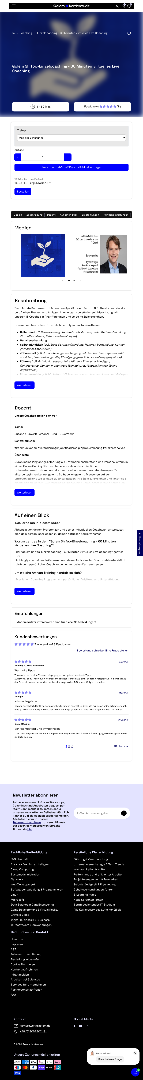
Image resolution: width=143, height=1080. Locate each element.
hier (29, 829)
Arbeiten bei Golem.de (25, 979)
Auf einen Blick (68, 214)
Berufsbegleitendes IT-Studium (94, 904)
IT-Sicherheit (19, 859)
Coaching (26, 33)
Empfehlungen (90, 214)
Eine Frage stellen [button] (117, 650)
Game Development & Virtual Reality (34, 909)
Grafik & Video (20, 915)
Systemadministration (25, 874)
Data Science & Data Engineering (32, 904)
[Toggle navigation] (14, 6)
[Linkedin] (87, 1026)
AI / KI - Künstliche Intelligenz (30, 864)
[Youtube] (80, 1026)
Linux (14, 894)
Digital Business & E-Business (30, 920)
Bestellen (71, 783)
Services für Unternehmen (28, 984)
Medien (17, 214)
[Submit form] (124, 813)
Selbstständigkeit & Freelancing (95, 884)
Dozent (51, 214)
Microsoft (17, 900)
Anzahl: (19, 150)
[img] (22, 661)
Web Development (23, 884)
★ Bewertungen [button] (140, 543)
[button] (100, 106)
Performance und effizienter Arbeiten (98, 874)
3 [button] (72, 746)
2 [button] (69, 746)
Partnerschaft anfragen (26, 989)
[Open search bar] (117, 6)
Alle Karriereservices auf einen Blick (97, 909)
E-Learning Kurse (85, 894)
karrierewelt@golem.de (35, 1026)
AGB (13, 949)
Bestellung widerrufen (25, 959)
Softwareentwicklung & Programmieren (37, 889)
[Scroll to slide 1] (69, 280)
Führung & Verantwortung (91, 859)
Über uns (17, 939)
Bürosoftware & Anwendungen (31, 925)
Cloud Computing (22, 869)
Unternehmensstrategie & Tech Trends (99, 864)
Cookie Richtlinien (23, 964)
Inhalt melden (20, 974)
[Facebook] (74, 1026)
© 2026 (29, 1044)
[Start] (13, 33)
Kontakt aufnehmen (24, 969)
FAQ (13, 995)
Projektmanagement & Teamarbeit (96, 879)
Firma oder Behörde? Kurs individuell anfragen (71, 167)
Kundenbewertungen (116, 214)
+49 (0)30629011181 (33, 1031)
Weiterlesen (24, 385)
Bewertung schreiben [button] (91, 650)
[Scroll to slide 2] (74, 280)
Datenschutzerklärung (27, 822)
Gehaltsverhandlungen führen (94, 889)
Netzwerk (17, 879)
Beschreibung (35, 214)
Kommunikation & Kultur (90, 869)
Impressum (18, 944)
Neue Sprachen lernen (88, 900)
